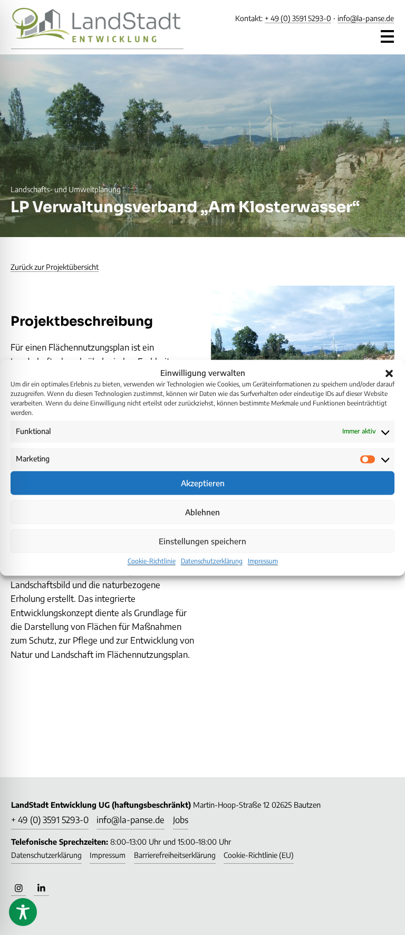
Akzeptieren (203, 483)
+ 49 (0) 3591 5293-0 (298, 18)
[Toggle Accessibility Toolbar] (23, 912)
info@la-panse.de (366, 18)
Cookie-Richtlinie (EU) (259, 855)
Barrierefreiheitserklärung (175, 855)
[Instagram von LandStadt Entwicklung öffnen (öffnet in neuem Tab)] (18, 888)
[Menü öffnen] (387, 34)
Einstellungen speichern (202, 541)
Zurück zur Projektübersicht (55, 266)
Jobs (180, 819)
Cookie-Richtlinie (152, 561)
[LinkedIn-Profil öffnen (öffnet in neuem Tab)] (41, 888)
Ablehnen (202, 512)
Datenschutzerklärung (212, 561)
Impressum (263, 561)
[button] (389, 372)
